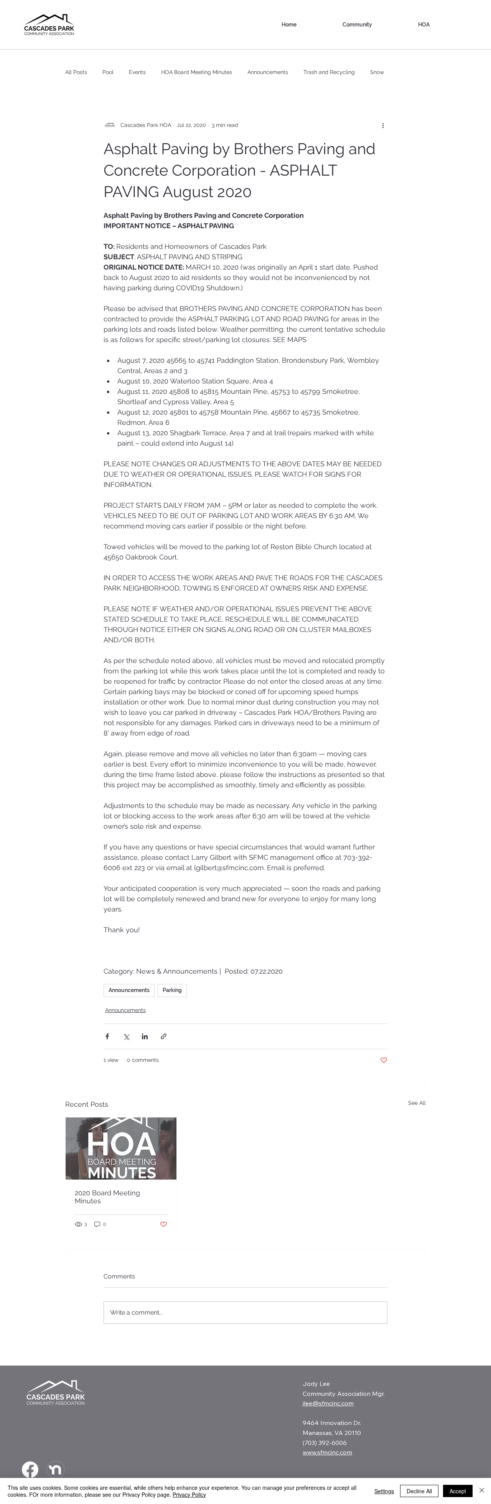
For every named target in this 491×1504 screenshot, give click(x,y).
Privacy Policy (189, 1494)
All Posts (76, 72)
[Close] (481, 1491)
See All (417, 1103)
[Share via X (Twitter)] (126, 1036)
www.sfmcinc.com (327, 1452)
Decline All (419, 1491)
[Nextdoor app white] (56, 1470)
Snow (377, 72)
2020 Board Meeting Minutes (107, 1197)
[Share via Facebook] (107, 1036)
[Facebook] (30, 1470)
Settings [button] (384, 1491)
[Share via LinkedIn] (144, 1036)
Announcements (267, 72)
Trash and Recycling (329, 72)
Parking (172, 990)
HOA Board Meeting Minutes (196, 72)
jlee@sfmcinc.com (328, 1403)
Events (137, 72)
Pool (108, 72)
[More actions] (382, 125)
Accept (458, 1491)
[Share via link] (163, 1036)
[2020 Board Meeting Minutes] (121, 1148)
